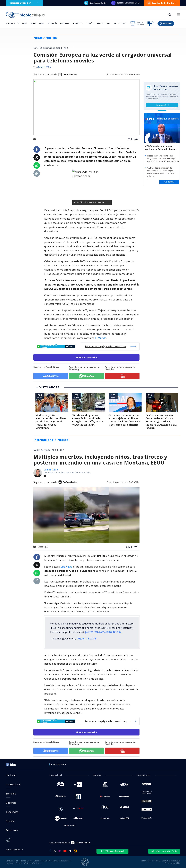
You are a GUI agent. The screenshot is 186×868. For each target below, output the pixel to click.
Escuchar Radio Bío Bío (163, 3)
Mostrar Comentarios (86, 357)
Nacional (22, 23)
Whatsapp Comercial (114, 851)
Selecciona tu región (20, 2)
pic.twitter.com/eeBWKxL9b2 (103, 632)
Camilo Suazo (51, 469)
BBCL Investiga (103, 23)
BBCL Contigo (120, 23)
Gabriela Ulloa (44, 67)
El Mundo (100, 338)
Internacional (37, 23)
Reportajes (12, 830)
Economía (52, 23)
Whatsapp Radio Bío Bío (166, 851)
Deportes (64, 23)
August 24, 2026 (86, 638)
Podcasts (10, 23)
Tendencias (77, 23)
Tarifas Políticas (14, 849)
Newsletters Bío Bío (98, 3)
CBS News (66, 566)
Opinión (89, 23)
